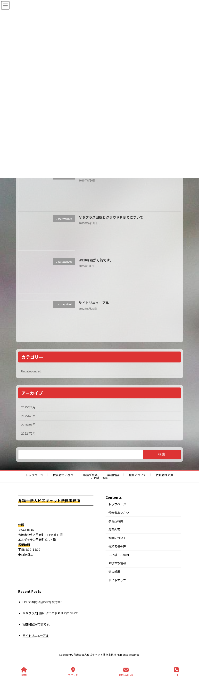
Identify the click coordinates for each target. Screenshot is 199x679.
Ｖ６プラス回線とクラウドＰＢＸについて (111, 217)
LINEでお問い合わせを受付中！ (43, 602)
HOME (23, 675)
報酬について (137, 475)
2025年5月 (28, 416)
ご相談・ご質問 (118, 555)
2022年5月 (28, 433)
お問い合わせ (126, 675)
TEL (176, 675)
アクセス (73, 675)
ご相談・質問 (99, 478)
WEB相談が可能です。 (96, 259)
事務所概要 (90, 475)
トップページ (34, 475)
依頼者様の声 (164, 475)
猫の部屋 (114, 571)
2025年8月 (28, 407)
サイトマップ (117, 580)
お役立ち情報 (117, 563)
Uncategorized (31, 371)
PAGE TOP (191, 657)
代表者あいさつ (63, 475)
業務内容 (113, 475)
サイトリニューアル (94, 302)
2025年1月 (28, 424)
